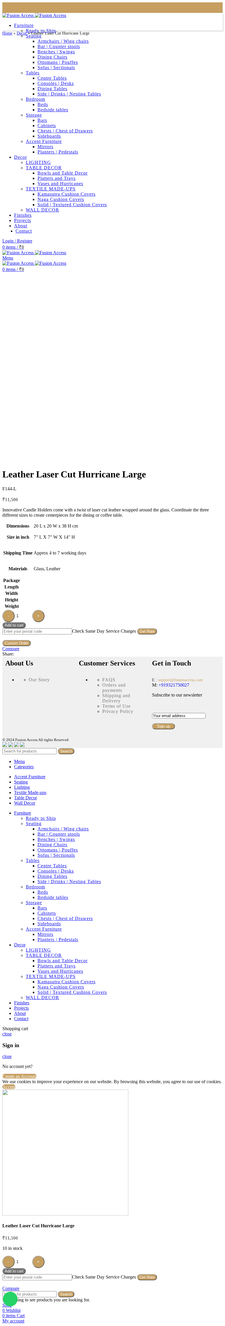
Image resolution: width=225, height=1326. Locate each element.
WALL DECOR (42, 997)
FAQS (108, 679)
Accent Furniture (44, 928)
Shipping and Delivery (116, 698)
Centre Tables (52, 865)
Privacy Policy (117, 711)
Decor (22, 33)
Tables (33, 860)
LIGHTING (38, 950)
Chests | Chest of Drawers (65, 918)
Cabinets (47, 913)
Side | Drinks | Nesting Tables (69, 881)
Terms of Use (116, 706)
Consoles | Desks (56, 870)
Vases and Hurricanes (60, 971)
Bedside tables (53, 897)
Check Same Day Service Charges (104, 631)
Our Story (39, 679)
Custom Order (16, 643)
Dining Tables (52, 876)
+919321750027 (173, 684)
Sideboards (49, 923)
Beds (43, 892)
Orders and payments (114, 687)
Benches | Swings (56, 839)
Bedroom (35, 886)
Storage (34, 902)
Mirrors (45, 934)
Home (7, 33)
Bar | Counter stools (59, 834)
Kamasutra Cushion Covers (67, 981)
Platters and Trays (57, 965)
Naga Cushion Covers (61, 986)
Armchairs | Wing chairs (63, 828)
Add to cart (14, 625)
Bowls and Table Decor (63, 960)
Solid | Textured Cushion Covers (72, 992)
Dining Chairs (52, 844)
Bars (42, 907)
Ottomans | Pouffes (58, 849)
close (7, 1033)
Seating (34, 823)
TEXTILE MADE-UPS (51, 976)
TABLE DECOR (44, 955)
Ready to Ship (41, 818)
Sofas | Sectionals (56, 855)
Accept (9, 1086)
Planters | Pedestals (58, 939)
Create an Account (19, 1076)
